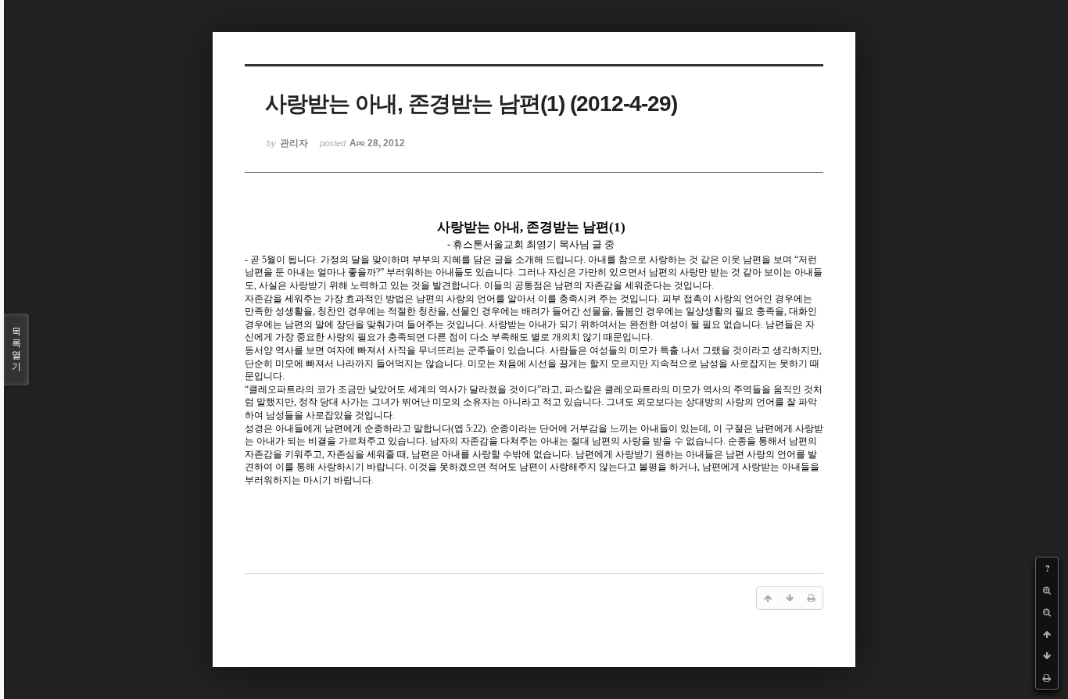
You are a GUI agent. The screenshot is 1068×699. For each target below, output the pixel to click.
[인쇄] (1047, 678)
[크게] (1047, 590)
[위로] (1047, 634)
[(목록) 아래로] (1047, 656)
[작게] (1047, 612)
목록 (16, 349)
